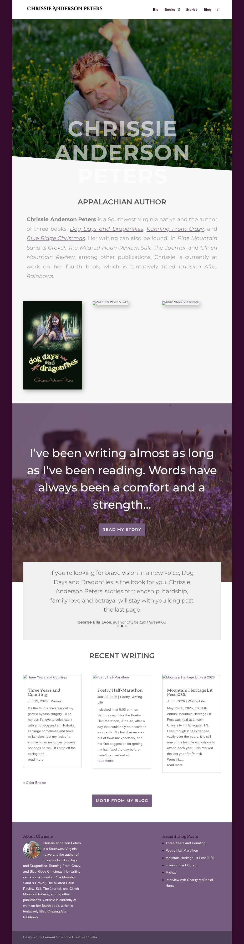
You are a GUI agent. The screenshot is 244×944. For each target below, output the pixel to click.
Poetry (125, 697)
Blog (207, 9)
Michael (171, 872)
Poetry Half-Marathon (120, 690)
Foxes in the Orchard (182, 865)
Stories (192, 9)
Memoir (56, 701)
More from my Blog (122, 800)
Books (170, 9)
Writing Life (196, 701)
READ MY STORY (122, 529)
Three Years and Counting (44, 692)
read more (36, 759)
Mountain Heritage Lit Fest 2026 (190, 692)
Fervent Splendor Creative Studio (70, 937)
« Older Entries (34, 782)
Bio (155, 9)
